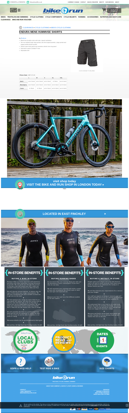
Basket (104, 10)
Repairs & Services (102, 391)
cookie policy (93, 405)
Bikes (3, 17)
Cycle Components (53, 17)
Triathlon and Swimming (17, 17)
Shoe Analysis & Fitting (101, 394)
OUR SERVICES (109, 2)
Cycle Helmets (70, 17)
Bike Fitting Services (102, 393)
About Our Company (53, 386)
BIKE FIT (101, 2)
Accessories (92, 17)
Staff (69, 386)
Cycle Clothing (37, 17)
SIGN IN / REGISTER (92, 2)
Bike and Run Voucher (21, 19)
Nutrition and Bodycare (110, 17)
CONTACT (83, 2)
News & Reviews (77, 386)
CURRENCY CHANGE (73, 2)
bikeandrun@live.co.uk (36, 2)
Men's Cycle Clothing (61, 27)
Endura (23, 38)
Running (81, 17)
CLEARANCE (5, 19)
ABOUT (117, 2)
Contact (64, 386)
